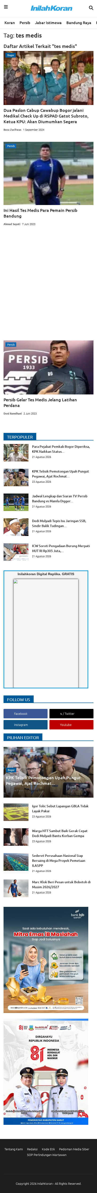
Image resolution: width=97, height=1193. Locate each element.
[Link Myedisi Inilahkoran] (19, 637)
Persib (25, 22)
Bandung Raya (78, 22)
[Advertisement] (48, 284)
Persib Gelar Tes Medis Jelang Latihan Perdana (40, 402)
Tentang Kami (13, 1149)
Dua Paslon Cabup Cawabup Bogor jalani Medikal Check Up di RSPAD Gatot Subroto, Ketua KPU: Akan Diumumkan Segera (46, 115)
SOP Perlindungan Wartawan (46, 1154)
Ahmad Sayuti (12, 224)
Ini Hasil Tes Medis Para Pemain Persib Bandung (40, 212)
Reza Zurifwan (12, 129)
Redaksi (32, 1149)
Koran (9, 22)
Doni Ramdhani (13, 413)
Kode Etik (48, 1149)
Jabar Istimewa (48, 22)
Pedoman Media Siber (74, 1149)
